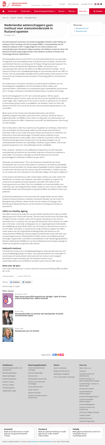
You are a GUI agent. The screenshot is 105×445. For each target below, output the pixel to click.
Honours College (8, 385)
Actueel (13, 18)
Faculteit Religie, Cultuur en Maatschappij (88, 385)
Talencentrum (33, 376)
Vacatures (82, 371)
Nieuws (20, 18)
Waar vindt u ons (85, 368)
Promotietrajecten (8, 388)
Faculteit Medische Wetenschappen (85, 393)
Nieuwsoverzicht (82, 28)
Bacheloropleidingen (9, 373)
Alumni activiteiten (60, 368)
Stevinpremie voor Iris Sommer (27, 331)
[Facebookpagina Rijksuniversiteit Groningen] (53, 355)
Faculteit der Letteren (86, 389)
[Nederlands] (95, 4)
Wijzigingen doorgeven (61, 374)
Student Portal (87, 4)
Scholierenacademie (9, 379)
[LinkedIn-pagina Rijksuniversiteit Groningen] (56, 355)
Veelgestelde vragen (9, 391)
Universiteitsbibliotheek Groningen (36, 369)
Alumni (56, 365)
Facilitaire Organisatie (86, 421)
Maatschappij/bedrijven (37, 365)
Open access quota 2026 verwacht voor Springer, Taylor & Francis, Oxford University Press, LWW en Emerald (41, 297)
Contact (62, 4)
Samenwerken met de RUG (37, 379)
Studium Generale (34, 393)
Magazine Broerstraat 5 (62, 371)
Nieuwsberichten (31, 18)
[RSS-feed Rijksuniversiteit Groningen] (58, 355)
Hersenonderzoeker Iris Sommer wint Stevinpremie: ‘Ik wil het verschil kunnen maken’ (39, 314)
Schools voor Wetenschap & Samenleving (37, 397)
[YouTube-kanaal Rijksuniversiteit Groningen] (63, 355)
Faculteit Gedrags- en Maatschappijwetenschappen (89, 380)
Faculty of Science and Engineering (87, 408)
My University (73, 4)
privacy (33, 441)
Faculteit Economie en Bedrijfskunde (86, 375)
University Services (85, 418)
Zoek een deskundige (35, 373)
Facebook (16, 282)
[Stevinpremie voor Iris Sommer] (7, 335)
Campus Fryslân (84, 415)
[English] (98, 4)
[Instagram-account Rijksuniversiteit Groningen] (61, 355)
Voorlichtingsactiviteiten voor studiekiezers (12, 369)
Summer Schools (8, 382)
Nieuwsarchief (81, 31)
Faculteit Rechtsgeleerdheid (89, 397)
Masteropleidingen (8, 376)
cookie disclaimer (45, 441)
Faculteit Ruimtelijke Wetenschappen (86, 400)
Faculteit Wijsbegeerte (87, 404)
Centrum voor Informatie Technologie (36, 383)
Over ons (5, 18)
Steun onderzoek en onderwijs (64, 377)
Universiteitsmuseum (35, 387)
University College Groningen (89, 412)
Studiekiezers (7, 365)
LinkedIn (28, 282)
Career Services (33, 390)
